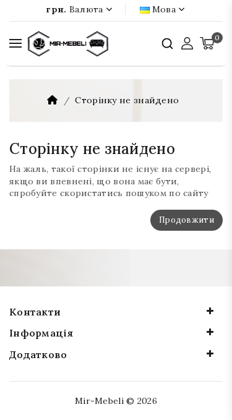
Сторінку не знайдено (127, 100)
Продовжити (186, 220)
